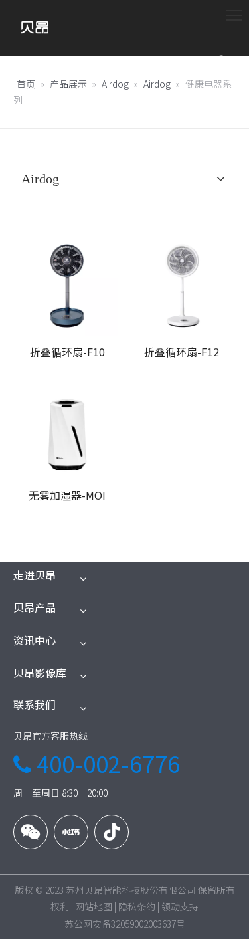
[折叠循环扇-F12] (182, 284)
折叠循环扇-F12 (181, 352)
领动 (170, 906)
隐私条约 (136, 906)
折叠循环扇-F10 (67, 352)
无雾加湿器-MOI (67, 495)
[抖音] (111, 832)
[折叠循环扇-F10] (67, 284)
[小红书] (71, 832)
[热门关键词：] (222, 63)
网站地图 (93, 906)
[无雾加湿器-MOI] (67, 427)
